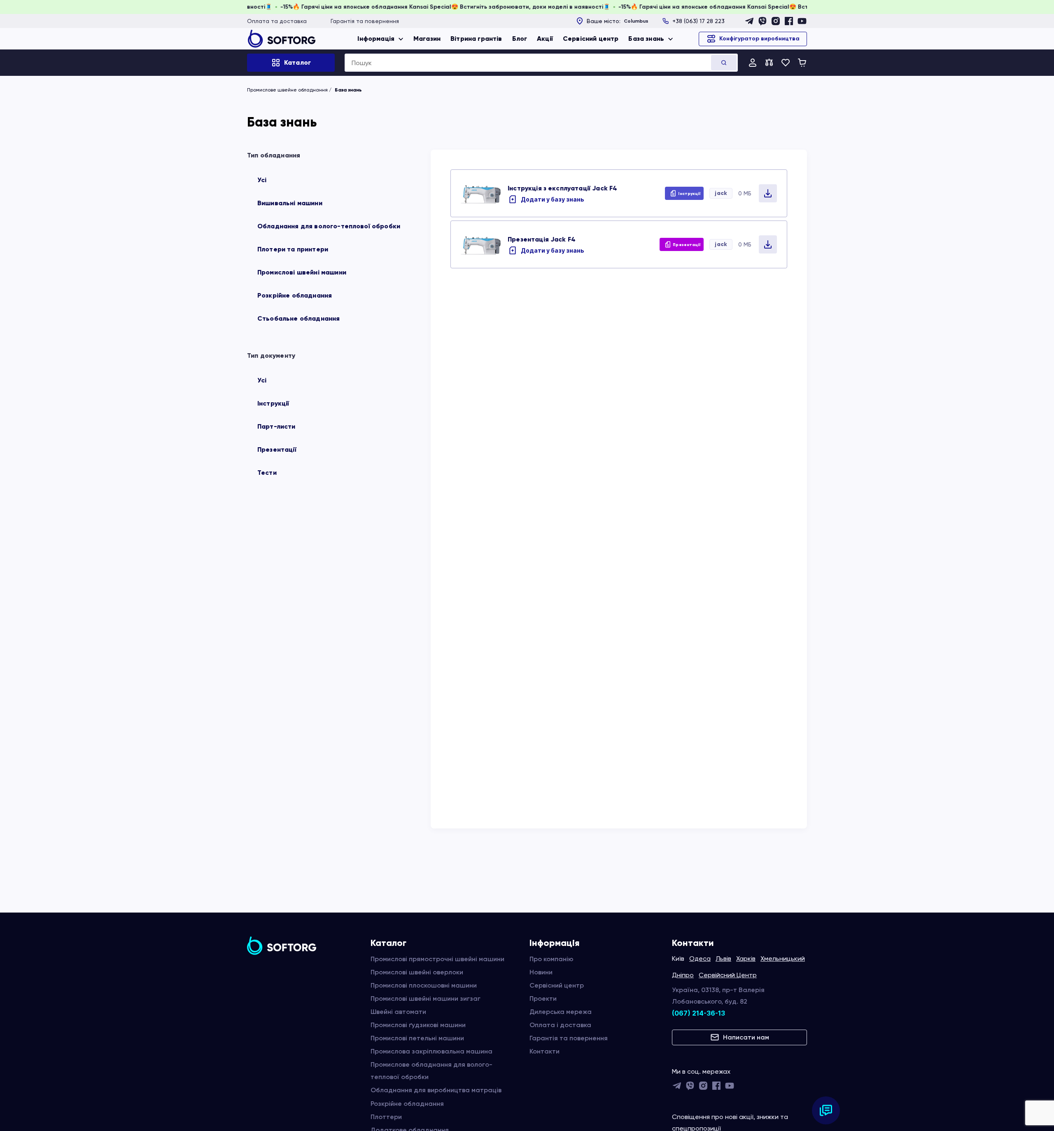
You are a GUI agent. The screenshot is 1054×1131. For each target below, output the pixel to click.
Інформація (375, 38)
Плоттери (386, 1117)
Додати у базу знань (552, 199)
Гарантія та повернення (365, 21)
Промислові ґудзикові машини (418, 1025)
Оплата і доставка (560, 1025)
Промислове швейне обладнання (287, 90)
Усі (261, 180)
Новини (541, 972)
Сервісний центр (590, 38)
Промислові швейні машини (301, 272)
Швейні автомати (398, 1012)
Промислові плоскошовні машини (424, 985)
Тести (267, 472)
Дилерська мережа (560, 1012)
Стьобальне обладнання (298, 318)
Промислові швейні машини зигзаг (425, 998)
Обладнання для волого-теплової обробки (328, 226)
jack (721, 193)
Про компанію (551, 959)
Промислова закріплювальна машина (431, 1051)
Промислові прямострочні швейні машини (437, 959)
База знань (646, 38)
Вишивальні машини (289, 203)
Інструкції (273, 403)
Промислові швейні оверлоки (417, 972)
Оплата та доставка (277, 21)
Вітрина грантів (476, 38)
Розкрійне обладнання (294, 295)
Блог (519, 38)
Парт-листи (276, 426)
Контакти (544, 1051)
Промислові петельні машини (417, 1038)
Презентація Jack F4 (542, 239)
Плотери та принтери (292, 249)
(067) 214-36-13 (698, 1013)
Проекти (543, 998)
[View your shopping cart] (802, 63)
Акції (545, 38)
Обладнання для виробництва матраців (436, 1090)
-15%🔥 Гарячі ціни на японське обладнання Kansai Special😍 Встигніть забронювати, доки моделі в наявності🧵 (471, 6)
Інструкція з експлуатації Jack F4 (562, 188)
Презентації (276, 449)
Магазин (427, 38)
